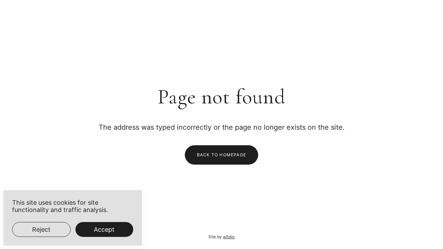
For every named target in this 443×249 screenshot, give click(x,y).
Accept (104, 229)
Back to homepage (221, 154)
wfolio (229, 236)
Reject (41, 229)
